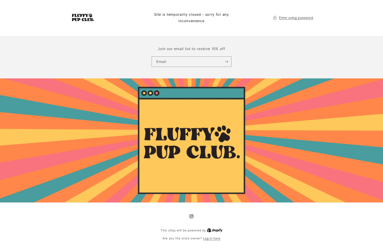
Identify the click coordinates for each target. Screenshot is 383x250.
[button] (293, 17)
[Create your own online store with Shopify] (215, 230)
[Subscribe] (226, 61)
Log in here (212, 238)
